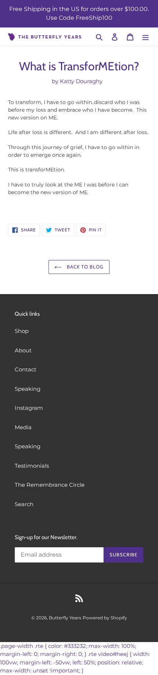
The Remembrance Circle (50, 484)
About (23, 350)
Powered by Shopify (105, 617)
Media (23, 427)
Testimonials (32, 465)
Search (24, 504)
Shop (22, 330)
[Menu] (145, 37)
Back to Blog (84, 267)
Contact (25, 369)
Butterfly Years (65, 617)
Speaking (27, 388)
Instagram (29, 407)
